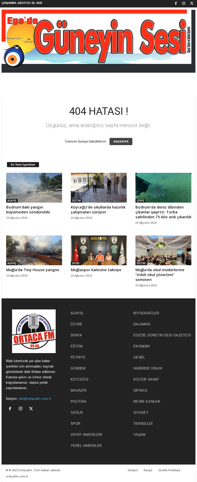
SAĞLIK (77, 412)
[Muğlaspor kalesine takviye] (99, 250)
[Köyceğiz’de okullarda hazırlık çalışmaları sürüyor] (99, 188)
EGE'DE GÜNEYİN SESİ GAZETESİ (162, 335)
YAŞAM (139, 435)
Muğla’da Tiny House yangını (32, 269)
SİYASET (140, 412)
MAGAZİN (78, 390)
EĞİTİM (76, 200)
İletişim (133, 470)
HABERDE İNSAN (147, 368)
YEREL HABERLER (86, 446)
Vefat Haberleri (86, 435)
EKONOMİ (141, 346)
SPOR (75, 263)
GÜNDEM (78, 368)
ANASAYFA (121, 141)
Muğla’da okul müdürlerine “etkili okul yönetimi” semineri (159, 274)
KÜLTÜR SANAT (146, 379)
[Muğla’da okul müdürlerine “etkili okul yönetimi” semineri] (163, 250)
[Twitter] (192, 3)
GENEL (139, 357)
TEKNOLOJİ (143, 424)
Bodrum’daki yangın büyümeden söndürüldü (28, 209)
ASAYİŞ (11, 200)
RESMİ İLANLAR (146, 401)
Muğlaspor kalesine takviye (96, 269)
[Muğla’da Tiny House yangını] (34, 250)
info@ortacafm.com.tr (35, 399)
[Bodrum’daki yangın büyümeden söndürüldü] (34, 188)
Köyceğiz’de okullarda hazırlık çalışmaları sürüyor (98, 209)
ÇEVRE (140, 200)
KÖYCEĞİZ (79, 379)
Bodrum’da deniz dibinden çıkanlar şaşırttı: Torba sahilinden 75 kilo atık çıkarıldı (163, 211)
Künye (148, 470)
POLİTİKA (78, 401)
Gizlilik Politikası (169, 470)
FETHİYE (78, 357)
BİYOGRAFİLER (146, 313)
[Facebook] (176, 3)
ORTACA (140, 390)
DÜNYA (76, 335)
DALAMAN (141, 324)
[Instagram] (184, 3)
